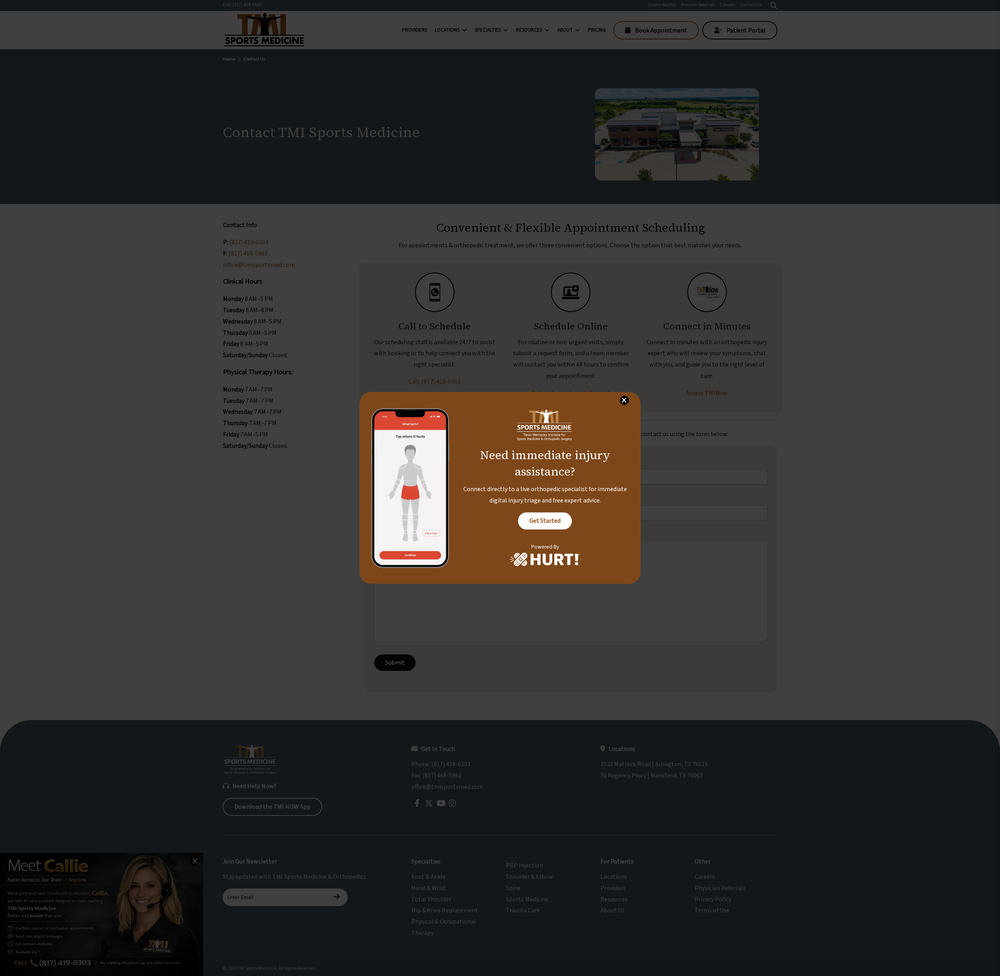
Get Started (545, 521)
